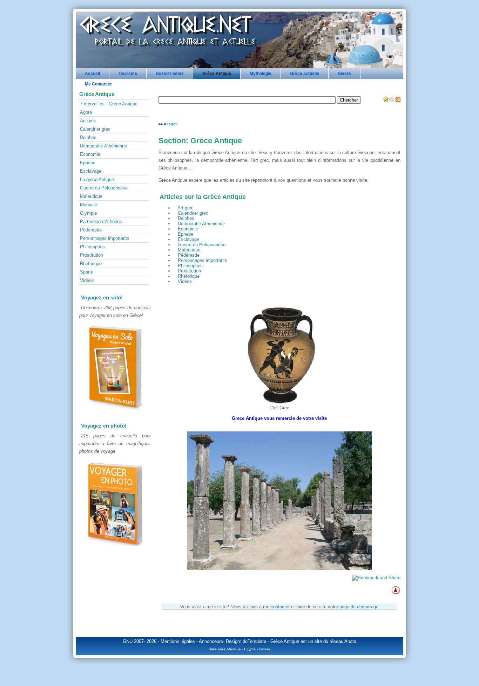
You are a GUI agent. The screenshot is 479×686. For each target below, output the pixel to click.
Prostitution (188, 270)
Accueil (92, 73)
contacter (280, 606)
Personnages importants (201, 260)
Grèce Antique (216, 73)
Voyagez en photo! (104, 426)
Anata (350, 641)
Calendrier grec (192, 213)
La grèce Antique (97, 179)
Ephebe (184, 234)
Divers (344, 73)
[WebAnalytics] (115, 564)
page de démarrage (358, 606)
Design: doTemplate (246, 641)
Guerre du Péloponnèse (200, 244)
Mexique (234, 649)
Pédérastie (188, 255)
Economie (187, 228)
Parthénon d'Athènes (101, 221)
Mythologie (260, 73)
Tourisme (128, 73)
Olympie (88, 213)
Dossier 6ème (170, 73)
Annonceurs (211, 641)
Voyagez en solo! (102, 297)
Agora (86, 112)
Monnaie (88, 204)
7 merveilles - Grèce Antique (108, 103)
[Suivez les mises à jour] (398, 100)
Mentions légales (178, 641)
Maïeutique (188, 249)
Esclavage (187, 239)
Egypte (250, 649)
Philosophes (189, 265)
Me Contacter (98, 84)
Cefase (264, 649)
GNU (128, 641)
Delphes (185, 218)
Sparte (86, 272)
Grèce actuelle (304, 73)
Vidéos (184, 281)
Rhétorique (188, 276)
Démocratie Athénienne (200, 223)
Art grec (185, 207)
